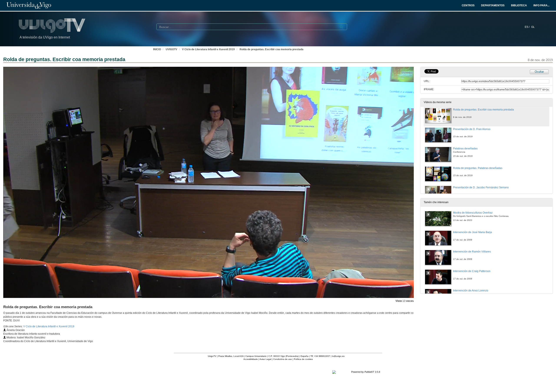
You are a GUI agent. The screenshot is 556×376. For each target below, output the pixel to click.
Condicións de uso (282, 359)
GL (533, 26)
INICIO (157, 49)
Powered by (365, 372)
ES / (527, 26)
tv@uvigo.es (338, 356)
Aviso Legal (265, 359)
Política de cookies (303, 359)
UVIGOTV (171, 49)
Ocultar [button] (539, 71)
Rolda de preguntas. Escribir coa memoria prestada (271, 49)
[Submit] (341, 27)
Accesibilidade (250, 359)
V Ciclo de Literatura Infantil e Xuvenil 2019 (208, 49)
